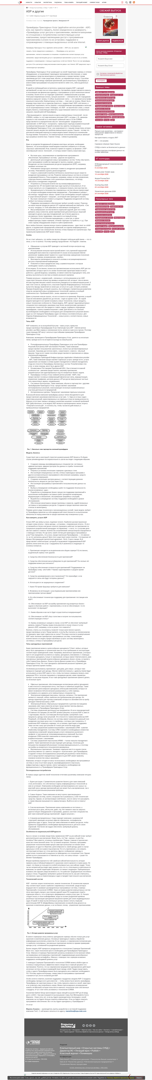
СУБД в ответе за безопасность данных (110, 147)
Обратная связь (86, 1030)
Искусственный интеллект (105, 111)
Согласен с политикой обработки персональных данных (111, 74)
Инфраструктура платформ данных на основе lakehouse (109, 151)
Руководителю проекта (50, 20)
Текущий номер (81, 2)
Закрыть (139, 1078)
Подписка (58, 2)
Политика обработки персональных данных (89, 1032)
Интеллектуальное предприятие (98, 1062)
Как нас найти (97, 1030)
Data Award (64, 1059)
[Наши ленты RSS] (134, 2)
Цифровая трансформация (105, 92)
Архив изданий (69, 1032)
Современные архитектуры (105, 97)
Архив (104, 2)
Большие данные (118, 117)
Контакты (107, 1030)
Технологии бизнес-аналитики (103, 1059)
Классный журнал (69, 1053)
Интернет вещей (101, 114)
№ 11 (56, 8)
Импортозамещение (116, 114)
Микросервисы (119, 106)
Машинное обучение (103, 109)
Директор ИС (66, 1050)
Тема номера (69, 2)
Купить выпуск (103, 41)
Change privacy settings (112, 1032)
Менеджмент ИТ (64, 20)
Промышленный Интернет (105, 100)
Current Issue (94, 2)
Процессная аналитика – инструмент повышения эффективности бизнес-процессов (109, 133)
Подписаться (117, 41)
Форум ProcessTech (102, 178)
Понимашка (86, 1053)
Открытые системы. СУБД (38, 8)
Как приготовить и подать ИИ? (106, 137)
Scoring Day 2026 (101, 185)
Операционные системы (104, 106)
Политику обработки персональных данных (121, 1078)
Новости (29, 2)
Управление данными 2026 (105, 191)
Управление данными (80, 1059)
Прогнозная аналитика (103, 103)
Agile (112, 120)
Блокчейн (99, 120)
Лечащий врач (82, 1050)
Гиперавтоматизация (103, 117)
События (38, 2)
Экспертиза (47, 2)
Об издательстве (65, 1030)
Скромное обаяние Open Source (107, 144)
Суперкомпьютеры (102, 95)
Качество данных (76, 1062)
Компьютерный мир (70, 1048)
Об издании (76, 1030)
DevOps (106, 120)
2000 (51, 8)
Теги (61, 1032)
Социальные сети (117, 95)
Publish (95, 1050)
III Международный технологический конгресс (109, 165)
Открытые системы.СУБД (95, 1048)
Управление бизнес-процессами (73, 1064)
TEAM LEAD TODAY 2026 (104, 172)
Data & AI (63, 1062)
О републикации (116, 1030)
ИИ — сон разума (101, 141)
